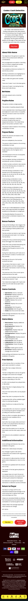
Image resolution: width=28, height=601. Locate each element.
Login (11, 2)
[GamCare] (8, 560)
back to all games (20, 522)
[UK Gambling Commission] (10, 564)
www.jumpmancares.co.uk (20, 576)
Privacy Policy (18, 542)
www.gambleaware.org (7, 576)
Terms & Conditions (8, 542)
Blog (24, 542)
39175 (3, 584)
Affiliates (14, 544)
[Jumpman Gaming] (14, 537)
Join (19, 2)
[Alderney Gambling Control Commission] (14, 568)
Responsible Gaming (12, 540)
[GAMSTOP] (20, 560)
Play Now (7, 522)
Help (20, 540)
